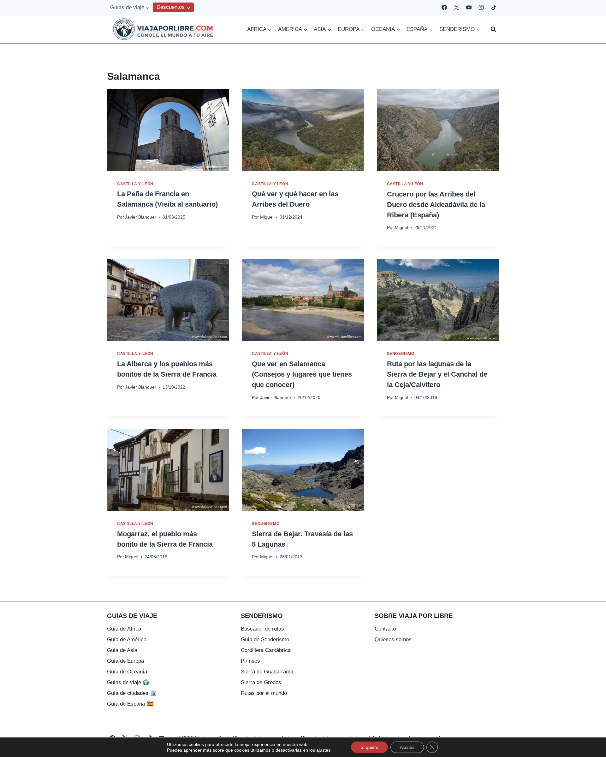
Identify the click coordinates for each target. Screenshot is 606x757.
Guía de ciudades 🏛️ (132, 693)
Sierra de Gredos (261, 682)
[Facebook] (444, 7)
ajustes (323, 750)
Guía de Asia (122, 650)
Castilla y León (135, 184)
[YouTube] (469, 7)
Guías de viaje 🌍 (128, 682)
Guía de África (124, 629)
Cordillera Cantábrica (266, 650)
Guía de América (126, 640)
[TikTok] (493, 7)
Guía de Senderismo (265, 640)
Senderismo (400, 353)
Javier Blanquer (140, 217)
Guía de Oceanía (127, 672)
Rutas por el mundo (264, 693)
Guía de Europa (125, 661)
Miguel (266, 217)
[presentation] (168, 130)
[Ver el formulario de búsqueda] (493, 29)
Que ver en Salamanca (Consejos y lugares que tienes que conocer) (302, 374)
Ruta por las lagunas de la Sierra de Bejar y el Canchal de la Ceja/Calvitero (437, 374)
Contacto (385, 629)
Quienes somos (393, 640)
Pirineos (250, 661)
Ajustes (407, 747)
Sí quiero (369, 747)
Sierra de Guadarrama (267, 672)
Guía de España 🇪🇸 (130, 704)
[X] (456, 7)
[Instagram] (481, 7)
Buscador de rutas (262, 629)
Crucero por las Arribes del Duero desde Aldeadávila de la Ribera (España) (436, 204)
